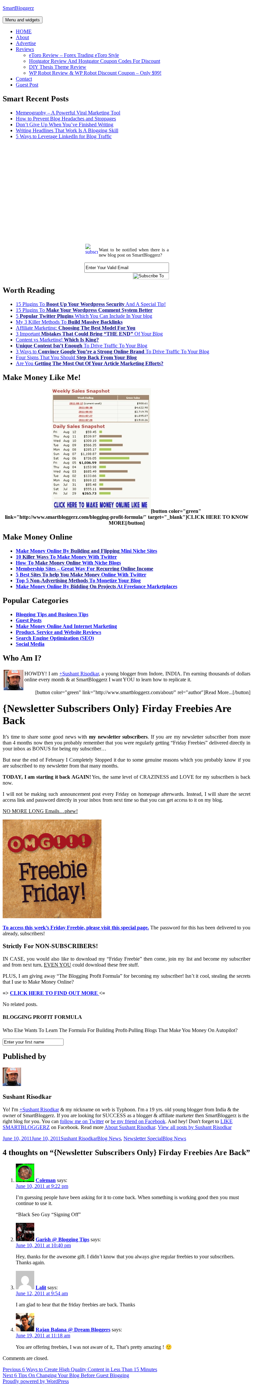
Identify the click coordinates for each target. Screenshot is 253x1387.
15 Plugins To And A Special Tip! (91, 304)
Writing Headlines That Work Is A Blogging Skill (67, 130)
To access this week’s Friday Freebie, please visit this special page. (76, 927)
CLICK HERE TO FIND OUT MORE (54, 993)
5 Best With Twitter (81, 574)
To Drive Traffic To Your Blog (81, 345)
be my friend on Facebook (138, 1121)
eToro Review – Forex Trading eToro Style (74, 55)
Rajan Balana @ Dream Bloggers (73, 1329)
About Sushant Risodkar (129, 1127)
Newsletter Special (143, 1138)
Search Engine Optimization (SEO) (55, 638)
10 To (66, 557)
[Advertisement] (126, 191)
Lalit (41, 1287)
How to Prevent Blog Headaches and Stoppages (66, 118)
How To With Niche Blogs (68, 563)
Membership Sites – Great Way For (84, 568)
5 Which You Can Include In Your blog (84, 316)
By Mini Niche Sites (86, 551)
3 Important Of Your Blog (89, 334)
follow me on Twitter (82, 1121)
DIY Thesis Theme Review (57, 67)
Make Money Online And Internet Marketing (66, 626)
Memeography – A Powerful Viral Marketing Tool (68, 112)
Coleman (46, 1180)
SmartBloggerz (18, 8)
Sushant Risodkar (79, 1138)
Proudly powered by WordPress (36, 1381)
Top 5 (78, 580)
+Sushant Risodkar (79, 673)
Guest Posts (29, 620)
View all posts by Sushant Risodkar (195, 1127)
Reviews (25, 49)
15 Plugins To (84, 310)
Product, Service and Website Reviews (58, 632)
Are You (89, 363)
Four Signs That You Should (76, 357)
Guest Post (27, 85)
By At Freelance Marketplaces (96, 586)
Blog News (109, 1138)
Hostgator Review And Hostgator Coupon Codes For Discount (94, 61)
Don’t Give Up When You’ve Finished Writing (64, 124)
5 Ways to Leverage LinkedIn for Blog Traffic (64, 136)
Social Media (30, 644)
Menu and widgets (22, 19)
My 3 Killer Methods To (69, 322)
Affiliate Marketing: (75, 328)
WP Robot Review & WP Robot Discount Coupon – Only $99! (95, 73)
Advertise (26, 43)
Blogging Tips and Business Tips (52, 614)
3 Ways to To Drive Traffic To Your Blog (112, 351)
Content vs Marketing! (57, 339)
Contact (24, 79)
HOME (24, 31)
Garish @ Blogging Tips (62, 1239)
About (22, 37)
